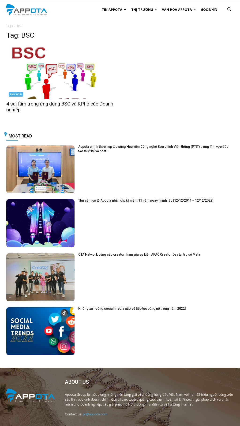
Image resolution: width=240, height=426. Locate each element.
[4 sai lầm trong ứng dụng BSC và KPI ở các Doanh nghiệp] (60, 71)
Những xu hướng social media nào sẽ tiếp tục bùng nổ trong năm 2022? (132, 308)
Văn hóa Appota (177, 9)
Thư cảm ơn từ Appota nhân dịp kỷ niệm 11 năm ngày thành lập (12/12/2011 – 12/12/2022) (146, 200)
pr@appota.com (95, 414)
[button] (229, 10)
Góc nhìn (209, 9)
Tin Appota (112, 9)
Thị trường (142, 9)
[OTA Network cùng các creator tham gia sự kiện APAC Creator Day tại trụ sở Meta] (40, 277)
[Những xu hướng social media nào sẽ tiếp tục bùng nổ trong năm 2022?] (40, 331)
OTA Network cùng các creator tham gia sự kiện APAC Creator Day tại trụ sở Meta (139, 254)
